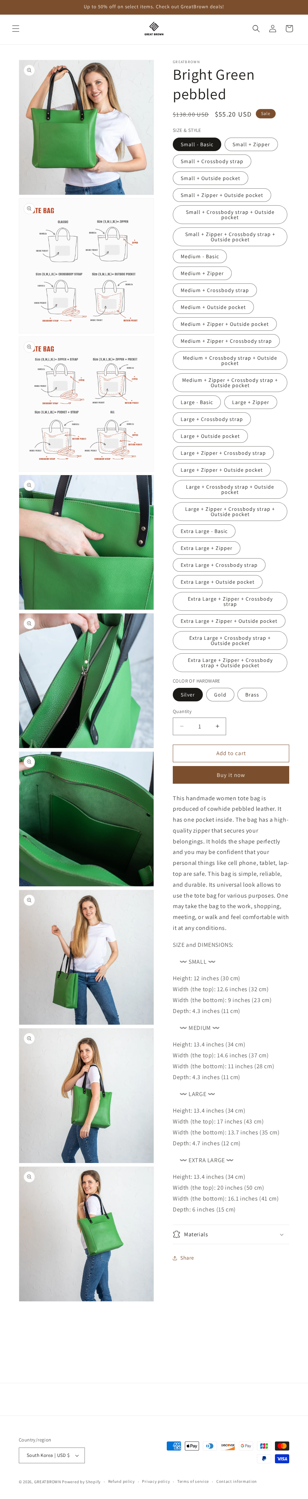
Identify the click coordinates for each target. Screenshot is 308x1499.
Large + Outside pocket (210, 436)
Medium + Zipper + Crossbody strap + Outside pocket (230, 383)
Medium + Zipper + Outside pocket (225, 324)
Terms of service (193, 1481)
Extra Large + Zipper (207, 548)
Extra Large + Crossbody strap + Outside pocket (230, 640)
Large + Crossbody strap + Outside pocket (230, 489)
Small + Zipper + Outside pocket (222, 195)
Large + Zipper (250, 402)
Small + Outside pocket (210, 178)
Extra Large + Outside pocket (218, 581)
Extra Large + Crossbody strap (219, 565)
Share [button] (187, 1257)
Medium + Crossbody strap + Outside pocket (230, 360)
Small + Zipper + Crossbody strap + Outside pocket (230, 237)
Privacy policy (156, 1481)
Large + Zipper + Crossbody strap (223, 453)
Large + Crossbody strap (212, 419)
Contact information (236, 1481)
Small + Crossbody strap (212, 161)
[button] (16, 28)
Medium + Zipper (202, 273)
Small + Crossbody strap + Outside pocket (230, 215)
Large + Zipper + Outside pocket (222, 469)
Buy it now (231, 774)
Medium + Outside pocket (213, 307)
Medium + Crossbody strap (215, 290)
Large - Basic (197, 402)
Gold (220, 694)
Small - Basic (197, 144)
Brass (252, 694)
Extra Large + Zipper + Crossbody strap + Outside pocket (230, 663)
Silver (188, 694)
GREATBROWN (47, 1481)
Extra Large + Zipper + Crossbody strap (230, 601)
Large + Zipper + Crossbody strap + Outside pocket (230, 512)
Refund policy (121, 1481)
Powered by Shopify (81, 1481)
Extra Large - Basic (204, 531)
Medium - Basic (200, 256)
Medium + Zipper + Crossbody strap (226, 341)
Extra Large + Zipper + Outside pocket (229, 621)
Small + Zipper (251, 144)
